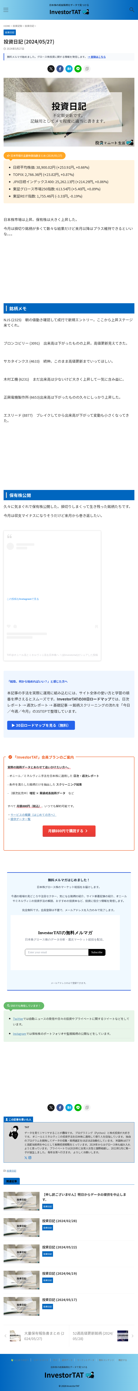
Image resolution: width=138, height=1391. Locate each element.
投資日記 (11, 1170)
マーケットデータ (85, 1359)
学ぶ (55, 1359)
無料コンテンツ (106, 1359)
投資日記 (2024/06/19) (59, 1273)
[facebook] (60, 68)
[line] (78, 68)
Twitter (18, 1018)
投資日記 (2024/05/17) (59, 1299)
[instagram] (30, 1158)
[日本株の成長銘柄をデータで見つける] (69, 13)
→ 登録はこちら (97, 57)
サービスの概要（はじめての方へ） (33, 814)
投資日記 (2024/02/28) (59, 1220)
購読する (122, 1359)
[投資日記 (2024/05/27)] (69, 68)
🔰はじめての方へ (20, 1359)
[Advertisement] (69, 274)
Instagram (19, 1033)
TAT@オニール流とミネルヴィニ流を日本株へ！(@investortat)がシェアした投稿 (52, 654)
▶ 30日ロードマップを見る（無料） (41, 725)
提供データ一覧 (20, 819)
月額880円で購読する (65, 830)
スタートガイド (41, 1359)
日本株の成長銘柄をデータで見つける (69, 1366)
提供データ (67, 1359)
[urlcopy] (87, 68)
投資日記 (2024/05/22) (59, 1247)
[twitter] (51, 68)
